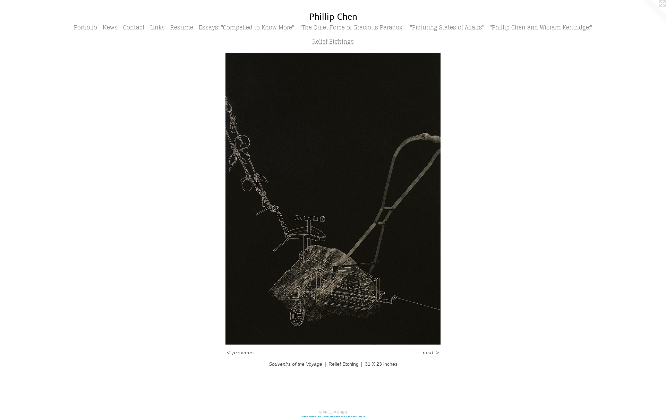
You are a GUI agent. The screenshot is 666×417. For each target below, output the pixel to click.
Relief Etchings (333, 41)
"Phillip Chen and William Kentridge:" (541, 27)
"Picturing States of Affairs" (447, 27)
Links (157, 27)
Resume (181, 27)
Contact (134, 27)
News (110, 27)
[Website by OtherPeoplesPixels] (652, 14)
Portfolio (85, 27)
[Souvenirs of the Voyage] (332, 199)
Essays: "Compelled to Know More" (246, 27)
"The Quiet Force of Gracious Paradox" (352, 27)
